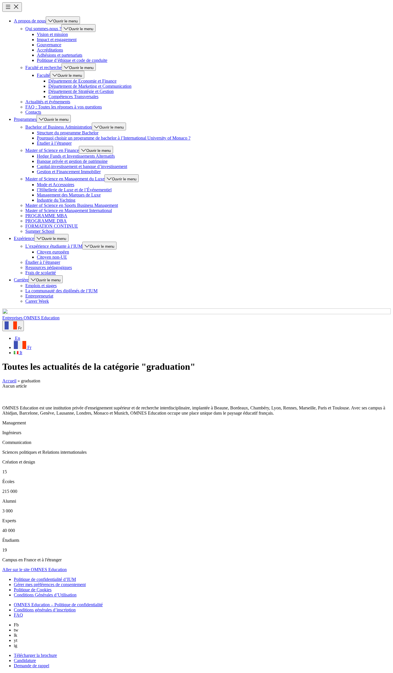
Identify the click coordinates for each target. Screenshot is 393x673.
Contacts (33, 112)
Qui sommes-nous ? (43, 28)
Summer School (39, 231)
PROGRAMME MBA (46, 215)
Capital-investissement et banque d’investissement (82, 166)
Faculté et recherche (43, 67)
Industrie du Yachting (56, 200)
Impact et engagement (57, 39)
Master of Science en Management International (68, 210)
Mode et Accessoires (55, 184)
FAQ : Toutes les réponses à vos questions (63, 106)
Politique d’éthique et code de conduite (72, 60)
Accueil (9, 380)
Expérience (24, 238)
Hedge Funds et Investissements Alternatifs (76, 156)
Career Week (37, 301)
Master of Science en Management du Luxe (64, 178)
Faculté (43, 75)
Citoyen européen (53, 251)
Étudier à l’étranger (54, 143)
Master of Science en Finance (52, 150)
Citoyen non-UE (52, 257)
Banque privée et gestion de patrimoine (72, 161)
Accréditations (50, 49)
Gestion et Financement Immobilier (69, 171)
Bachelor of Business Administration (58, 127)
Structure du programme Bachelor (67, 132)
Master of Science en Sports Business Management (71, 205)
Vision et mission (52, 34)
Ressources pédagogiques (48, 267)
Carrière (21, 279)
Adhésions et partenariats (59, 55)
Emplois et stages (41, 285)
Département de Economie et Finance (82, 81)
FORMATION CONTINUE (51, 226)
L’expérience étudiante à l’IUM (53, 246)
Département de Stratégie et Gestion (81, 91)
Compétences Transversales (73, 96)
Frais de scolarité (40, 272)
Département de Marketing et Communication (89, 86)
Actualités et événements (47, 101)
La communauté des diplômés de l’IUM (61, 290)
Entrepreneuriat (39, 295)
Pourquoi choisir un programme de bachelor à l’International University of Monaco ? (113, 138)
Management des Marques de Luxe (69, 194)
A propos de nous (30, 20)
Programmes (25, 119)
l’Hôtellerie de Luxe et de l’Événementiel (74, 189)
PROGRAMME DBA (46, 220)
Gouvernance (49, 44)
